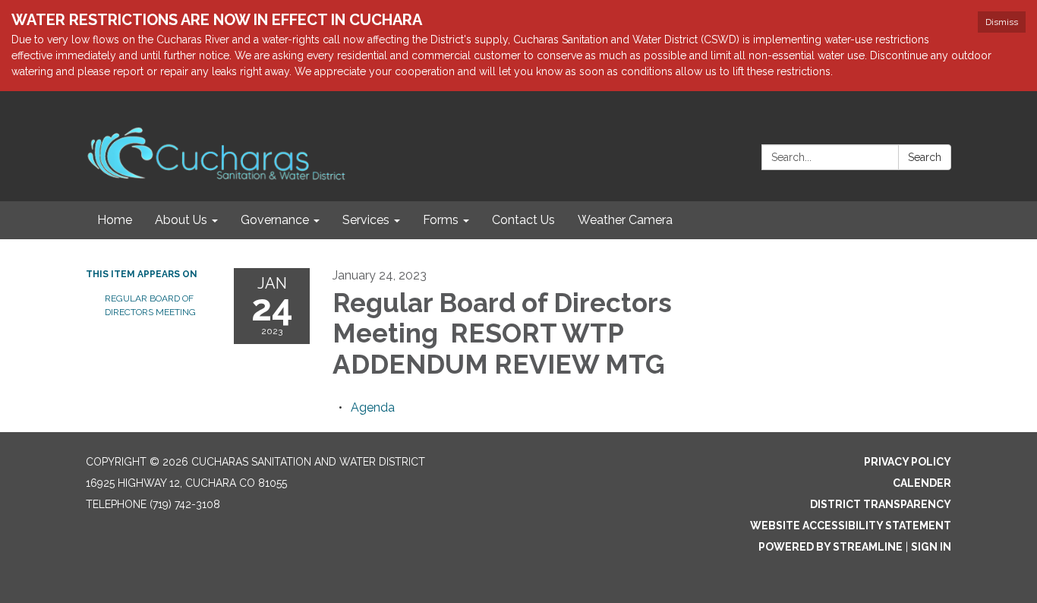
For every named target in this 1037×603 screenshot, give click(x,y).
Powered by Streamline (830, 547)
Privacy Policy (907, 462)
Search (924, 157)
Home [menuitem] (114, 220)
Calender (922, 483)
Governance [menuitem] (275, 220)
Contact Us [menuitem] (523, 220)
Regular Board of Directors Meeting (151, 305)
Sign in (931, 547)
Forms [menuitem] (441, 220)
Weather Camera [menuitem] (625, 220)
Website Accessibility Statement (850, 525)
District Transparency (880, 504)
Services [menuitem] (365, 220)
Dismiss (1001, 22)
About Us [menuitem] (181, 220)
